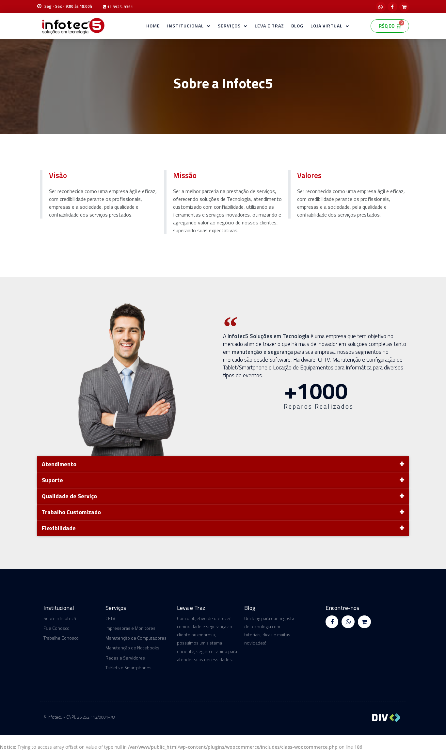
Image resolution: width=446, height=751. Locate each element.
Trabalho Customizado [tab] (71, 512)
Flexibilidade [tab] (59, 528)
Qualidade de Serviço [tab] (69, 496)
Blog (297, 25)
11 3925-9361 (119, 7)
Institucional (185, 25)
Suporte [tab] (52, 480)
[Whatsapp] (381, 7)
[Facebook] (392, 7)
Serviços (229, 25)
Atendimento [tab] (59, 464)
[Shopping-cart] (404, 7)
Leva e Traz (269, 25)
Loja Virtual (326, 25)
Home (153, 25)
